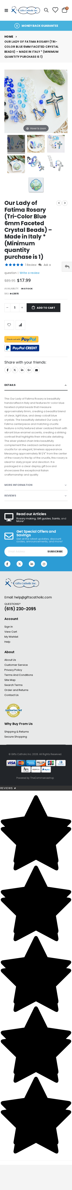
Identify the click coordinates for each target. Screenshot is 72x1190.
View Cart (10, 632)
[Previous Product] (59, 203)
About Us (10, 660)
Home (8, 37)
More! (20, 521)
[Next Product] (65, 203)
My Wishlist (11, 637)
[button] (14, 264)
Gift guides (44, 518)
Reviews (8, 788)
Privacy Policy (13, 670)
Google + (29, 370)
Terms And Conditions (18, 675)
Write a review (29, 273)
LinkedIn (22, 370)
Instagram (44, 564)
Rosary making (26, 518)
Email (36, 370)
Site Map (10, 680)
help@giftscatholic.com (33, 597)
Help (7, 642)
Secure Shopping (15, 737)
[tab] (36, 385)
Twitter (15, 370)
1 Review (31, 265)
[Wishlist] (55, 10)
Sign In (8, 627)
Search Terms (13, 685)
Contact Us (11, 695)
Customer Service (16, 665)
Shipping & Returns (16, 732)
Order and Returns (16, 690)
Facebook (7, 370)
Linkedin (32, 564)
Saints (56, 518)
